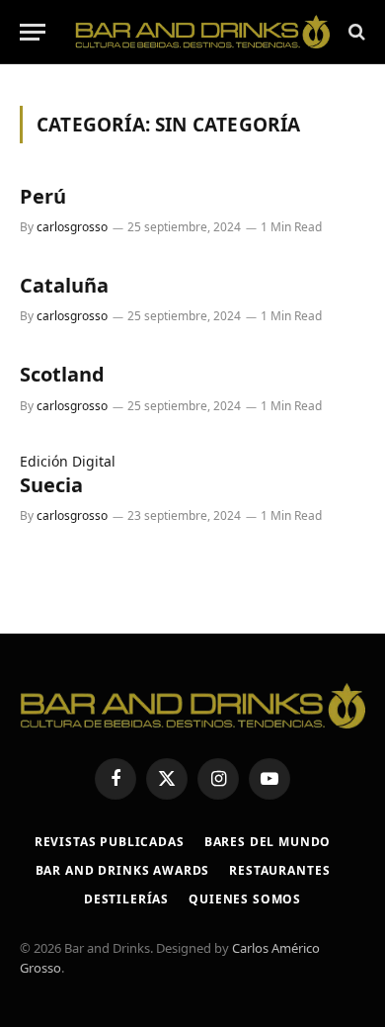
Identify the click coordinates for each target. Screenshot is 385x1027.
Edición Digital (68, 461)
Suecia (51, 484)
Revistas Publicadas (110, 841)
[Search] (355, 32)
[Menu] (32, 32)
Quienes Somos (245, 899)
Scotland (62, 374)
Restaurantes (279, 870)
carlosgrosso (72, 226)
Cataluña (64, 285)
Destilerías (126, 899)
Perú (43, 196)
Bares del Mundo (268, 841)
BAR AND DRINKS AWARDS (123, 870)
